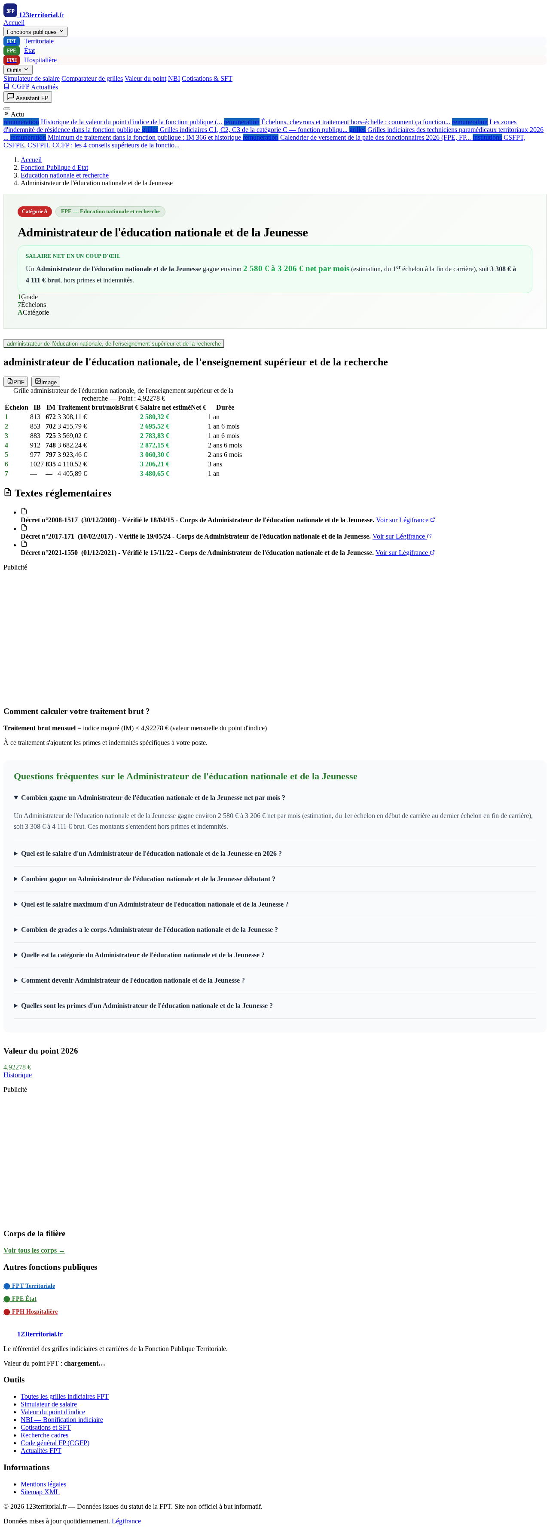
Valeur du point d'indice (53, 1412)
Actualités (44, 87)
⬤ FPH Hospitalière (30, 1311)
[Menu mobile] (6, 108)
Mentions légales (43, 1484)
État (21, 50)
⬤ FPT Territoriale (29, 1286)
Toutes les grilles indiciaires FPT (65, 1396)
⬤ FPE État (20, 1299)
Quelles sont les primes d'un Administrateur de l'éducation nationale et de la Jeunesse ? (147, 1005)
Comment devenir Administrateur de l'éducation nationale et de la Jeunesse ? (133, 980)
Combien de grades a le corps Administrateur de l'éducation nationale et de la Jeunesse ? (149, 929)
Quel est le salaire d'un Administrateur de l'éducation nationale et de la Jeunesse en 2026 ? (151, 853)
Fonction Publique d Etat (54, 167)
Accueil (13, 22)
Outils (15, 70)
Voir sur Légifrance (403, 520)
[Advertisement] (261, 638)
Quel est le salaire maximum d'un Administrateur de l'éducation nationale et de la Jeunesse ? (155, 904)
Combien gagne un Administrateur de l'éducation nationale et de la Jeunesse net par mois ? (153, 797)
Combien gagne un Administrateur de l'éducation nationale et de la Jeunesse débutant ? (148, 878)
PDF (18, 382)
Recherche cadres (44, 1435)
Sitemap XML (40, 1491)
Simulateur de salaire (31, 78)
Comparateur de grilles (92, 78)
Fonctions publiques (32, 32)
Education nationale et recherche (65, 175)
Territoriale (30, 41)
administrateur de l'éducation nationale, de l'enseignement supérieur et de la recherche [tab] (114, 343)
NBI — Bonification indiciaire (62, 1419)
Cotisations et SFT (46, 1427)
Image (49, 382)
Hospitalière (32, 60)
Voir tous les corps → (34, 1250)
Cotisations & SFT (207, 78)
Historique (17, 1075)
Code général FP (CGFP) (55, 1442)
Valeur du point (145, 78)
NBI (174, 78)
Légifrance (126, 1521)
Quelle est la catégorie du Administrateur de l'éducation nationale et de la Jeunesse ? (143, 955)
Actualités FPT (41, 1450)
